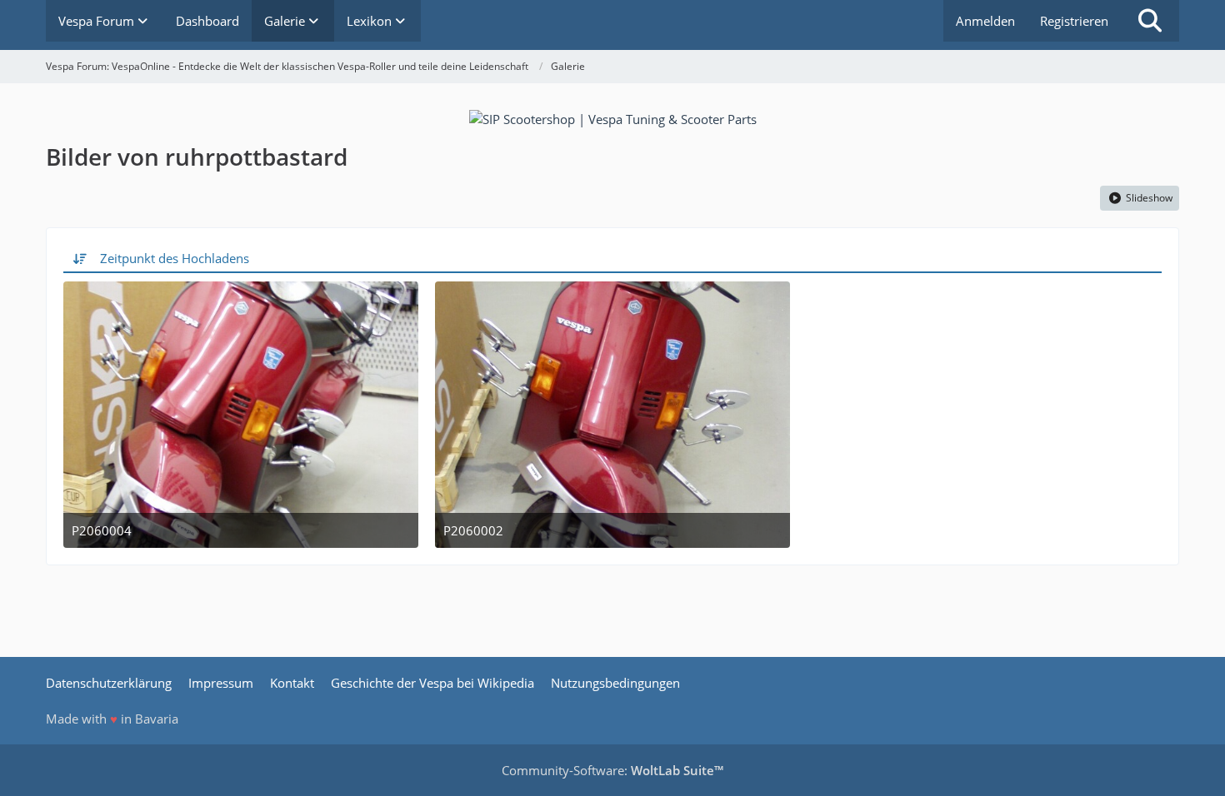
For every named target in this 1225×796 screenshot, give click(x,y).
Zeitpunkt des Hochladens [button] (174, 258)
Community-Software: (612, 770)
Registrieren (1074, 20)
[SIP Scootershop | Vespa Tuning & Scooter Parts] (613, 117)
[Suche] (1150, 21)
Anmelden (985, 20)
